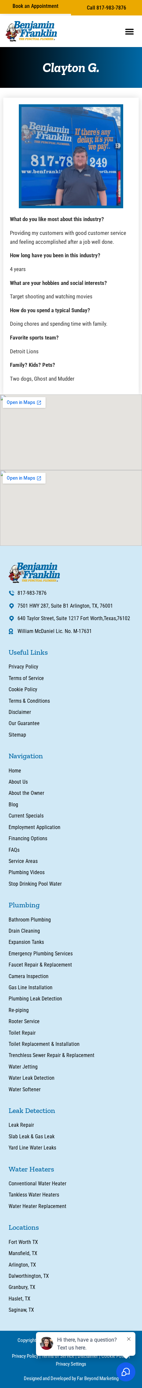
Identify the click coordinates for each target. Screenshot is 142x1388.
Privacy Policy (25, 1356)
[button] (129, 31)
